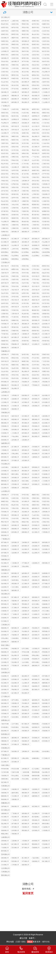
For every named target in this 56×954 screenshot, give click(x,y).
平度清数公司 (46, 532)
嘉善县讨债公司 (25, 65)
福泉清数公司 (25, 864)
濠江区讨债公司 (46, 133)
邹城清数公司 (25, 528)
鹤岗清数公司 (5, 652)
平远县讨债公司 (25, 178)
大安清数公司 (25, 686)
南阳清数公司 (5, 423)
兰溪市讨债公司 (5, 69)
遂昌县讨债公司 (25, 86)
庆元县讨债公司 (5, 89)
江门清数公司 (25, 160)
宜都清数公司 (46, 617)
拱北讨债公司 (25, 126)
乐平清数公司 (36, 638)
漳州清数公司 (36, 446)
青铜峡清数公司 (36, 759)
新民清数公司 (25, 713)
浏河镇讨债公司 (25, 341)
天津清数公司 (5, 871)
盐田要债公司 (15, 119)
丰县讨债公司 (5, 290)
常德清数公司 (36, 576)
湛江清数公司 (36, 146)
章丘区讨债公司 (25, 498)
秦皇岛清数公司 (15, 474)
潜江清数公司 (36, 607)
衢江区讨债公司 (25, 79)
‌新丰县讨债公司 (25, 147)
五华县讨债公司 (15, 181)
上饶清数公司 (25, 628)
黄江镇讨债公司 (36, 215)
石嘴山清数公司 (25, 759)
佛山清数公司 (36, 136)
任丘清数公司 (36, 474)
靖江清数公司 (5, 337)
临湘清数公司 (25, 587)
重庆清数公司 (5, 875)
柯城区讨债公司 (15, 79)
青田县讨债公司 (5, 86)
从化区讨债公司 (15, 110)
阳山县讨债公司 (5, 201)
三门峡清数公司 (5, 430)
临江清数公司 (15, 693)
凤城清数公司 (25, 710)
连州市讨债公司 (15, 198)
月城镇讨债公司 (36, 314)
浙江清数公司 (5, 17)
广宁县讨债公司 (36, 157)
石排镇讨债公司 (15, 208)
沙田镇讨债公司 (46, 208)
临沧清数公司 (25, 844)
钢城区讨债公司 (5, 502)
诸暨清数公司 (15, 95)
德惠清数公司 (36, 686)
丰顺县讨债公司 (5, 181)
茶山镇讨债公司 (25, 208)
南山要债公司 (5, 119)
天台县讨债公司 (25, 55)
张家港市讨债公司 (25, 297)
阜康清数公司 (46, 724)
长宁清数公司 (25, 238)
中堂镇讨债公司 (25, 212)
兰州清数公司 (5, 789)
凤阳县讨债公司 (46, 375)
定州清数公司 (25, 477)
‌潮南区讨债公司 (15, 137)
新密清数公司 (5, 440)
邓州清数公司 (36, 426)
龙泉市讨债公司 (46, 82)
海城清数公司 (46, 706)
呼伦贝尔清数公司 (15, 769)
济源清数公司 (5, 426)
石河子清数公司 (15, 724)
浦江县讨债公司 (25, 72)
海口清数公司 (5, 563)
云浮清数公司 (36, 231)
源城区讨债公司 (5, 188)
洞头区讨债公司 (46, 45)
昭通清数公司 (46, 840)
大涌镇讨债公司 (5, 229)
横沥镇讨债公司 (36, 205)
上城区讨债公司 (15, 21)
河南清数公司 (5, 412)
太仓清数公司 (46, 337)
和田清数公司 (36, 730)
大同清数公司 (15, 395)
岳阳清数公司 (25, 576)
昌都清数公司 (46, 806)
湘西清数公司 (15, 590)
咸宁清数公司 (25, 597)
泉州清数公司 (25, 446)
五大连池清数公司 (25, 659)
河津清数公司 (25, 405)
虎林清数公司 (5, 655)
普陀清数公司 (46, 238)
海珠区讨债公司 (5, 113)
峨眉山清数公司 (5, 834)
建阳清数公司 (5, 460)
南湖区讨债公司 (5, 65)
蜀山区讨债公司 (36, 355)
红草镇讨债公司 (15, 184)
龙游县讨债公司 (46, 79)
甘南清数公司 (15, 799)
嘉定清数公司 (5, 245)
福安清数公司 (15, 457)
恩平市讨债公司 (15, 164)
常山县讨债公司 (5, 82)
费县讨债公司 (5, 522)
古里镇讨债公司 (5, 314)
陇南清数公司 (5, 796)
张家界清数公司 (15, 580)
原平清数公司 (46, 405)
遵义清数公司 (25, 858)
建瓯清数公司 (5, 453)
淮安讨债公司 (5, 300)
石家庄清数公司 (5, 468)
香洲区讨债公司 (36, 123)
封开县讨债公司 (5, 161)
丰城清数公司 (15, 635)
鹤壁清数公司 (15, 419)
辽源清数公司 (5, 679)
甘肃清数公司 (5, 786)
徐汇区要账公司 (36, 249)
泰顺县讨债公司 (46, 48)
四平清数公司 (46, 676)
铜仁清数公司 (46, 861)
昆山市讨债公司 (5, 294)
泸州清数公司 (5, 820)
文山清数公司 (46, 847)
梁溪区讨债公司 (36, 273)
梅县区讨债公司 (15, 178)
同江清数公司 (46, 665)
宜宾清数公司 (15, 816)
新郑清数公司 (15, 429)
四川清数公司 (5, 810)
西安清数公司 (5, 737)
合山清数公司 (36, 552)
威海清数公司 (36, 508)
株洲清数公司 (46, 573)
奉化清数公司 (25, 102)
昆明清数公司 (5, 840)
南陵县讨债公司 (25, 365)
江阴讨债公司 (15, 313)
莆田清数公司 (25, 450)
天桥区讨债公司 (46, 495)
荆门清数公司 (15, 597)
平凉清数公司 (46, 789)
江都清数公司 (25, 334)
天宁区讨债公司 (36, 280)
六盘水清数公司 (36, 858)
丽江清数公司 (15, 844)
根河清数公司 (46, 775)
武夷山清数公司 (15, 454)
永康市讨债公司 (36, 69)
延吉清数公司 (15, 683)
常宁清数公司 (46, 583)
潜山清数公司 (15, 388)
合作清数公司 (46, 796)
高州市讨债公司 (5, 171)
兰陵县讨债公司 (15, 522)
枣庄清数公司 (5, 515)
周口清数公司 (5, 419)
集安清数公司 (36, 679)
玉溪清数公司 (15, 840)
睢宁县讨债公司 (25, 290)
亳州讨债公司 (5, 361)
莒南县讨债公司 (46, 522)
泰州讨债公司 (15, 307)
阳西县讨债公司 (46, 191)
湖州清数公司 (5, 58)
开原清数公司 (5, 713)
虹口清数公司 (5, 242)
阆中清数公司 (36, 823)
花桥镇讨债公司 (5, 331)
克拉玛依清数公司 (46, 728)
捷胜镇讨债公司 (36, 184)
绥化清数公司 (15, 652)
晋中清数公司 (5, 399)
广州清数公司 (5, 109)
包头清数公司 (46, 772)
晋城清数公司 (5, 409)
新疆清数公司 (5, 720)
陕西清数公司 (5, 734)
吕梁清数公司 (46, 399)
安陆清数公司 (36, 617)
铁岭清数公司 (5, 703)
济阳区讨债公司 (36, 498)
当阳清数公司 (25, 617)
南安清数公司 (5, 457)
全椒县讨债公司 (25, 375)
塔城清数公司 (46, 730)
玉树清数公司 (25, 751)
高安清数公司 (25, 638)
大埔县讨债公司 (36, 178)
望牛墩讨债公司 (36, 212)
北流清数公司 (15, 552)
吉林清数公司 (5, 672)
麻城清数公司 (46, 607)
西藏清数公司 (5, 803)
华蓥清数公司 (36, 827)
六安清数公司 (36, 381)
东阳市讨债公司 (25, 69)
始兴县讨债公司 (5, 147)
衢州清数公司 (5, 78)
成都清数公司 (5, 813)
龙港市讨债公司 (5, 45)
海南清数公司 (5, 559)
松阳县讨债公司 (36, 86)
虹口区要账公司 (25, 253)
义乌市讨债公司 (15, 69)
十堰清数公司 (15, 604)
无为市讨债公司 (36, 365)
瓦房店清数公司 (15, 717)
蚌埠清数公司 (5, 381)
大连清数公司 (25, 700)
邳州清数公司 (5, 323)
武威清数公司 (25, 789)
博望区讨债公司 (25, 369)
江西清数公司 (5, 624)
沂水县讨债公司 (15, 519)
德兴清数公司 (36, 635)
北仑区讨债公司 (46, 31)
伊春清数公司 (15, 648)
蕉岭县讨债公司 (46, 178)
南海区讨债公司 (5, 140)
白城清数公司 (36, 676)
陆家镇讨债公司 (36, 331)
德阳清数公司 (25, 813)
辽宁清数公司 (5, 696)
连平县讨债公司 (5, 191)
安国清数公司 (15, 487)
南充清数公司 (25, 816)
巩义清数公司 (36, 429)
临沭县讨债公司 (36, 522)
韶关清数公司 (46, 140)
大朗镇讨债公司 (25, 205)
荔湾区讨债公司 (46, 110)
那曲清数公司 (15, 806)
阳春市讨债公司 (5, 195)
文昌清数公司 (36, 563)
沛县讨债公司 (15, 290)
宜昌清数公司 (15, 600)
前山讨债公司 (25, 129)
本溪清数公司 (15, 703)
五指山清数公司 (25, 567)
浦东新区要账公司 (46, 253)
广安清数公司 (15, 813)
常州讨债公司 (36, 276)
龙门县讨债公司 (25, 174)
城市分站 (46, 942)
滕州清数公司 (36, 528)
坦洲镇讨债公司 (5, 232)
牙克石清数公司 (25, 779)
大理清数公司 (25, 840)
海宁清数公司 (25, 95)
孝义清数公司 (36, 402)
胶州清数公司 (15, 532)
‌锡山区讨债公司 (46, 273)
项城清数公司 (36, 433)
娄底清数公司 (36, 573)
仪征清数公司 (36, 337)
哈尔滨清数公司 (5, 649)
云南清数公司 (5, 837)
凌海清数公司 (25, 717)
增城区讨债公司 (25, 110)
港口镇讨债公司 (46, 225)
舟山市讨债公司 (46, 75)
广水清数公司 (15, 614)
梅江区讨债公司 (5, 178)
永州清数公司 (5, 580)
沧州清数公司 (5, 470)
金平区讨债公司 (15, 133)
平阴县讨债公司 (15, 502)
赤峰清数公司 (25, 768)
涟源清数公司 (36, 583)
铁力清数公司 (5, 659)
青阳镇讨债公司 (46, 314)
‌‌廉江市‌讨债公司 (5, 150)
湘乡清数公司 (5, 583)
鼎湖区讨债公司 (5, 157)
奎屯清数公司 (15, 730)
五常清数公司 (5, 662)
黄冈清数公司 (5, 604)
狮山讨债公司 (5, 129)
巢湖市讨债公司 (46, 358)
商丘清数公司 (36, 416)
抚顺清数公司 (36, 703)
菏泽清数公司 (5, 511)
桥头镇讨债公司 (5, 218)
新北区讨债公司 (25, 280)
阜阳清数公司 (46, 381)
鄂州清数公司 (36, 600)
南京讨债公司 (5, 266)
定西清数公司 (46, 792)
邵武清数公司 (25, 457)
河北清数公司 (5, 464)
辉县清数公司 (36, 436)
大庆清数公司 (36, 648)
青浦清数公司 (36, 245)
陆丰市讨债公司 (5, 184)
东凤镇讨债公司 (36, 222)
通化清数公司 (25, 676)
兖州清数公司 (5, 528)
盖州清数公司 (15, 710)
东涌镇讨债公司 (25, 184)
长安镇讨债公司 (36, 208)
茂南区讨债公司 (25, 167)
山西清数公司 (5, 392)
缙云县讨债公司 (15, 86)
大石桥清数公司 (36, 714)
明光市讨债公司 (15, 379)
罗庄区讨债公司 (5, 519)
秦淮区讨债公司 (46, 266)
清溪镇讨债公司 (46, 218)
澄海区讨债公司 (36, 133)
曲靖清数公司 (36, 840)
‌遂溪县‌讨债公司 (15, 154)
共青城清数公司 (15, 639)
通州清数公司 (36, 320)
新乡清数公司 (46, 423)
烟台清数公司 (36, 511)
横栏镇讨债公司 (25, 225)
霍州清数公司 (5, 405)
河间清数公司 (25, 484)
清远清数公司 (46, 194)
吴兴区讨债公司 (15, 59)
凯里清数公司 (15, 861)
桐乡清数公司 (36, 95)
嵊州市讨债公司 (25, 38)
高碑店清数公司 (25, 488)
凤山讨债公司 (36, 129)
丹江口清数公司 (46, 611)
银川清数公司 (5, 758)
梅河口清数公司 (46, 680)
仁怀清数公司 (15, 864)
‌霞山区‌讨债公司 (36, 150)
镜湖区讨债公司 (25, 362)
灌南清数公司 (5, 347)
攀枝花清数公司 (46, 824)
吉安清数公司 (5, 635)
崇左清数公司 (25, 549)
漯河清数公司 (25, 423)
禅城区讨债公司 (46, 137)
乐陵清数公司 (46, 525)
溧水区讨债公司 (15, 266)
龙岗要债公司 (36, 119)
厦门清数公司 (15, 446)
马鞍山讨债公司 (46, 365)
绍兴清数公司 (5, 37)
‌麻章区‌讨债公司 (46, 150)
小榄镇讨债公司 (5, 225)
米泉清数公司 (25, 730)
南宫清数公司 (25, 474)
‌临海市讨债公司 (15, 52)
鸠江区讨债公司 (36, 362)
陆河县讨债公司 (46, 181)
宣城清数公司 (25, 381)
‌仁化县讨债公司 (46, 144)
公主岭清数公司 (25, 690)
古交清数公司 (5, 402)
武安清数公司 (15, 484)
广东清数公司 (5, 106)
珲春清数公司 (15, 689)
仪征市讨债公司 (25, 283)
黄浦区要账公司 (25, 249)
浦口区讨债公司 (5, 270)
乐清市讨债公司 (46, 42)
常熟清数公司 (46, 307)
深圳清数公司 (25, 116)
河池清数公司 (15, 549)
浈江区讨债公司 (25, 144)
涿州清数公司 (15, 477)
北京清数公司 (5, 868)
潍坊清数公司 (46, 508)
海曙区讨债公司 (25, 31)
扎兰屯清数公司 (36, 769)
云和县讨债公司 (46, 86)
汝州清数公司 (46, 433)
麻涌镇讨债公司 (46, 212)
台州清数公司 (5, 51)
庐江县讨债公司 (36, 358)
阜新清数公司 (15, 706)
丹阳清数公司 (36, 334)
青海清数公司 (5, 748)
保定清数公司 (15, 467)
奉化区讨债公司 (25, 35)
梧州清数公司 (5, 546)
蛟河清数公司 (5, 686)
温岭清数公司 (5, 92)
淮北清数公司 (46, 378)
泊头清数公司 (5, 487)
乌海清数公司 (5, 775)
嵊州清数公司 (15, 102)
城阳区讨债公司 (36, 505)
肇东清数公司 (5, 669)
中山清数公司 (5, 221)
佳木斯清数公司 (25, 656)
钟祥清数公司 (25, 607)
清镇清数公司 (36, 861)
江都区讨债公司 (5, 287)
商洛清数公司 (36, 741)
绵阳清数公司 (46, 820)
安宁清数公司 (25, 847)
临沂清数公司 (25, 515)
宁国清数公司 (36, 385)
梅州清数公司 (36, 174)
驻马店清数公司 (46, 420)
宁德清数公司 (36, 450)
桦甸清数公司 (36, 683)
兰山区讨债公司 (36, 515)
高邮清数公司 (25, 344)
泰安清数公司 (15, 515)
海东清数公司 (15, 751)
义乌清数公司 (46, 92)
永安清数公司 (25, 460)
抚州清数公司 (36, 631)
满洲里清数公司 (5, 779)
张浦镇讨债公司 (25, 331)
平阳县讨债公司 (15, 48)
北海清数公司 (15, 546)
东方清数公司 (15, 566)
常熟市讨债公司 (15, 294)
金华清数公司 (46, 65)
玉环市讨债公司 (36, 52)
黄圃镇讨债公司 (15, 222)
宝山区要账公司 (15, 256)
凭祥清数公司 (46, 552)
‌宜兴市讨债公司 (25, 273)
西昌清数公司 (5, 830)
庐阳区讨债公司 (15, 355)
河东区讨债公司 (46, 515)
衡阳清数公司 (5, 576)
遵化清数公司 (15, 481)
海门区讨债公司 (46, 304)
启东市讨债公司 (46, 300)
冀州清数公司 (5, 484)
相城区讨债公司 (36, 294)
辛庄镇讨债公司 (15, 311)
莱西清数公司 (5, 535)
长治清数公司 (36, 395)
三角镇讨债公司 (36, 225)
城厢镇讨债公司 (5, 341)
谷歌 (23, 942)
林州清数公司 (25, 433)
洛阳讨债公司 (15, 416)
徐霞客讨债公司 (5, 317)
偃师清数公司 (25, 426)
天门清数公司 (15, 607)
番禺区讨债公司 (46, 113)
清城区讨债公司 (25, 198)
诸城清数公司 (15, 528)
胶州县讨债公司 (5, 509)
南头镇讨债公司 (25, 222)
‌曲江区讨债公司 (36, 144)
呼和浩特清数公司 (5, 769)
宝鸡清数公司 (36, 737)
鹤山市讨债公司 (5, 164)
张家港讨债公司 (25, 321)
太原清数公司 (5, 395)
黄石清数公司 (5, 600)
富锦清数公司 (46, 652)
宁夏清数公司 (5, 755)
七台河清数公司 (25, 663)
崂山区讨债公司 (15, 505)
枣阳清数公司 (25, 604)
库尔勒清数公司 (5, 728)
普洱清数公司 (5, 851)
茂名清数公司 (15, 167)
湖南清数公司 (5, 570)
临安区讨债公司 (5, 28)
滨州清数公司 (36, 525)
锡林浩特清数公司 (36, 776)
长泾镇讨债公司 (46, 317)
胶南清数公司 (25, 532)
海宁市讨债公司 (25, 62)
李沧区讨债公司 (25, 505)
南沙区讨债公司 (15, 116)
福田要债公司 (36, 116)
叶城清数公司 (46, 474)
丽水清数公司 (25, 82)
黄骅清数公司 (5, 481)
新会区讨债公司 (5, 167)
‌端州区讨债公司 (46, 154)
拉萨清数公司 (5, 806)
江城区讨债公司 (25, 191)
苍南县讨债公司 (25, 48)
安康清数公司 (25, 741)
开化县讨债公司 (15, 82)
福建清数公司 (5, 443)
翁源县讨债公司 (15, 147)
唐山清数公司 (25, 467)
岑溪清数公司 (25, 552)
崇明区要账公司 (25, 259)
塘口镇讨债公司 (25, 195)
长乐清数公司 (25, 453)
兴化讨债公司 (25, 307)
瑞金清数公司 (46, 635)
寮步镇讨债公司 (5, 205)
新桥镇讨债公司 (36, 317)
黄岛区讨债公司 (5, 505)
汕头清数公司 (5, 133)
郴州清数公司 (15, 573)
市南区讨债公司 (36, 502)
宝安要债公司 (25, 119)
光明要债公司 (15, 123)
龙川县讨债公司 (36, 188)
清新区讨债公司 (36, 198)
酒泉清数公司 (25, 792)
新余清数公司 (5, 631)
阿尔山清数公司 (15, 776)
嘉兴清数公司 (15, 61)
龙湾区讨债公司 (25, 45)
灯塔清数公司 (36, 717)
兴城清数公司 (15, 713)
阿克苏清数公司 (15, 728)
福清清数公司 (36, 453)
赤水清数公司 (5, 864)
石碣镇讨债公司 (25, 201)
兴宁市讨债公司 (46, 174)
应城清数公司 (5, 617)
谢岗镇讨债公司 (46, 215)
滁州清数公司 (36, 371)
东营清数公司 (25, 511)
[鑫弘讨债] (21, 4)
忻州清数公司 (25, 399)
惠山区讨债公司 (5, 277)
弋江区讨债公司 (46, 362)
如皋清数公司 (46, 323)
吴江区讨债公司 (5, 297)
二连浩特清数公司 (25, 772)
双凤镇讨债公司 (5, 345)
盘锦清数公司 (36, 700)
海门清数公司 (15, 323)
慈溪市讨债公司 (15, 31)
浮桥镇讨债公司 (36, 341)
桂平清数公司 (5, 552)
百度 (18, 942)
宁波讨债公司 (46, 27)
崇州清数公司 (36, 830)
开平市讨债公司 (46, 161)
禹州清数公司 (25, 429)
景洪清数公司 (15, 847)
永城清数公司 (46, 429)
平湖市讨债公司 (36, 62)
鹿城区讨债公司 (15, 45)
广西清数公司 (5, 539)
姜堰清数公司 (15, 344)
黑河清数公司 (36, 652)
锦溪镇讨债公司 (36, 328)
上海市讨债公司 (15, 249)
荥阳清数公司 (5, 436)
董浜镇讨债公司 (36, 311)
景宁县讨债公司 (15, 89)
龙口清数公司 (36, 532)
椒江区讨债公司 (46, 52)
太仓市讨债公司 (46, 290)
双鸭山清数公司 (36, 656)
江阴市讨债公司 (15, 273)
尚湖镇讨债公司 (46, 311)
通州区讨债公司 (36, 304)
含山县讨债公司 (5, 372)
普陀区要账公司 (15, 253)
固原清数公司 (15, 758)
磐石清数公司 (15, 686)
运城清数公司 (15, 399)
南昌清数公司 (5, 628)
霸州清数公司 (46, 477)
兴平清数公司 (15, 744)
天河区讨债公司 (15, 113)
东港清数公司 (46, 713)
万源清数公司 (25, 827)
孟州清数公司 (15, 440)
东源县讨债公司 (15, 188)
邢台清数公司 (46, 467)
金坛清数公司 (36, 344)
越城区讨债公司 (46, 38)
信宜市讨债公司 (46, 167)
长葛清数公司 (5, 433)
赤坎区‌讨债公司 (25, 150)
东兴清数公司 (46, 549)
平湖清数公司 (46, 99)
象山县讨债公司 (36, 35)
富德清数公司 (25, 99)
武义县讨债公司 (15, 72)
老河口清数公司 (36, 604)
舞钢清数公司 (46, 436)
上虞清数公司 (5, 95)
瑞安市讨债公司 (36, 42)
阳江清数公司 (15, 191)
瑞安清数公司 (25, 92)
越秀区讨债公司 (36, 110)
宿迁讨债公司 (15, 300)
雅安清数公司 (25, 823)
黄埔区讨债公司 (36, 113)
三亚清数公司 (15, 563)
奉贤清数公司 (46, 245)
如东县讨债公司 (5, 307)
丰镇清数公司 (46, 779)
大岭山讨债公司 (15, 205)
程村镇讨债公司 (15, 195)
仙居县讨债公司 (36, 55)
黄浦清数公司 (5, 238)
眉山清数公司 (5, 823)
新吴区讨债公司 (25, 277)
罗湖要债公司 (46, 116)
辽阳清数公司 (5, 706)
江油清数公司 (46, 827)
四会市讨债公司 (25, 157)
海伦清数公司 (5, 665)
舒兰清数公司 (46, 689)
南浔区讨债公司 (25, 59)
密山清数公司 (15, 655)
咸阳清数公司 (15, 737)
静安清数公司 (36, 238)
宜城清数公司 (15, 617)
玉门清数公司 (25, 796)
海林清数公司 (46, 655)
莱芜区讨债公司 (46, 498)
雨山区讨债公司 (5, 369)
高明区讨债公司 (36, 140)
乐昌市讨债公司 (5, 144)
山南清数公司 (25, 806)
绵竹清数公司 (15, 827)
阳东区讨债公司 (36, 191)
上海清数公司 (5, 235)
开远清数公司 (46, 844)
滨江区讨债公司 (46, 21)
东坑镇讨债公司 (46, 205)
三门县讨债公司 (46, 55)
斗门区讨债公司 (46, 123)
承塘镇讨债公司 (5, 311)
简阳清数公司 (25, 830)
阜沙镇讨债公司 (46, 222)
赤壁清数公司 (25, 611)
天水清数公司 (15, 796)
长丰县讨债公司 (25, 358)
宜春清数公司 (36, 628)
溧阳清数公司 (25, 323)
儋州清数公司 (46, 563)
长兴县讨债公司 (46, 59)
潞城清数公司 (15, 409)
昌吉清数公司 (5, 730)
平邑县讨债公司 (46, 519)
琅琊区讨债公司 (46, 372)
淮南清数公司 (36, 378)
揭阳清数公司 (25, 231)
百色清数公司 (36, 546)
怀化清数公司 (25, 580)
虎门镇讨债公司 (5, 212)
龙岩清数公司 (15, 450)
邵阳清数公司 (46, 576)
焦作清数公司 (25, 416)
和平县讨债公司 (25, 188)
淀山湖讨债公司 (46, 331)
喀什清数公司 (25, 724)
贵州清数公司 (5, 854)
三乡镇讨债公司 (25, 229)
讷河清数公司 (25, 665)
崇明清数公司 (5, 249)
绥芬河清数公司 (36, 663)
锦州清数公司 (46, 703)
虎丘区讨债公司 (46, 294)
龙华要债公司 (46, 119)
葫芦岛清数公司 (15, 700)
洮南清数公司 (46, 686)
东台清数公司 (36, 307)
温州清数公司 (25, 41)
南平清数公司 (46, 446)
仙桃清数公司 (5, 607)
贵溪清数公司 (5, 641)
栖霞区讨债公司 (15, 270)
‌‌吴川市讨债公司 (15, 150)
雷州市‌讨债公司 (46, 147)
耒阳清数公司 (15, 583)
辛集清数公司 (5, 477)
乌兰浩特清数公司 (25, 776)
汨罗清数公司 (36, 587)
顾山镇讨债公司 (5, 321)
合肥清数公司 (5, 354)
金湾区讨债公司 (5, 127)
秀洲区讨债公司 (15, 65)
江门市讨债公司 (25, 164)
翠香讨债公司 (46, 126)
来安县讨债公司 (15, 375)
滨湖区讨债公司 (15, 277)
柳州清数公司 (46, 542)
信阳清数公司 (46, 416)
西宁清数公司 (5, 751)
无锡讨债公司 (5, 273)
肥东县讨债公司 (5, 358)
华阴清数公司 (25, 744)
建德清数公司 (15, 99)
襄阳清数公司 (36, 597)
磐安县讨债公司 (36, 72)
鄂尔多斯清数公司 (46, 769)
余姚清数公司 (25, 88)
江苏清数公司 (5, 262)
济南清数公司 (5, 494)
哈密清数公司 (36, 727)
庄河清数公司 (36, 710)
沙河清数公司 (36, 481)
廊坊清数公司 (25, 470)
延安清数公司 (46, 741)
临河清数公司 (36, 779)
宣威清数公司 (36, 847)
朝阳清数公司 (36, 706)
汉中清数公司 (15, 741)
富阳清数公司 (36, 99)
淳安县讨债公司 (25, 28)
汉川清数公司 (15, 611)
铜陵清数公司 (5, 385)
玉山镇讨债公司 (25, 328)
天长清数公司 (25, 385)
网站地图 (10, 942)
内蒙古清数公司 (5, 765)
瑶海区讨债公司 (46, 355)
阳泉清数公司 (25, 395)
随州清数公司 (25, 600)
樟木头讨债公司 (25, 218)
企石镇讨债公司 (5, 208)
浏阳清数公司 (36, 580)
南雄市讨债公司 (15, 144)
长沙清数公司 (5, 573)
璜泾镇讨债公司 (46, 341)
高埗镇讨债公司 (36, 201)
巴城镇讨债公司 (15, 331)
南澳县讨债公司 (25, 137)
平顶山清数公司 (15, 437)
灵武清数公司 (15, 761)
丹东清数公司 (25, 703)
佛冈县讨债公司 (46, 198)
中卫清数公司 (46, 758)
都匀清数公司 (5, 861)
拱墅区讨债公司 (25, 21)
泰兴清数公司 (36, 323)
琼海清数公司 (5, 566)
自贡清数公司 (46, 816)
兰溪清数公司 (46, 95)
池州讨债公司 (15, 371)
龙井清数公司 (5, 689)
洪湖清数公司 (5, 611)
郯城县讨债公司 (25, 522)
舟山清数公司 (46, 71)
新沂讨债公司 (36, 286)
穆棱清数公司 (36, 665)
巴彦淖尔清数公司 (15, 772)
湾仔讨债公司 (46, 129)
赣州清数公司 (15, 628)
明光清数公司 (15, 385)
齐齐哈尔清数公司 (25, 652)
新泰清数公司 (5, 532)
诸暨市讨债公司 (15, 38)
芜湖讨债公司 (15, 361)
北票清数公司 (5, 710)
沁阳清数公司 (25, 440)
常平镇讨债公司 (25, 215)
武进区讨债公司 (15, 280)
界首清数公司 (46, 385)
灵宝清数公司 (15, 426)
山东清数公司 (5, 491)
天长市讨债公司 (5, 379)
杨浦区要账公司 (36, 253)
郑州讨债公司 (5, 416)
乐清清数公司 (36, 88)
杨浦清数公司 (15, 242)
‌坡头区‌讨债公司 (5, 154)
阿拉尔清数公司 (25, 728)
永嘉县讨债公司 (5, 48)
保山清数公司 (5, 844)
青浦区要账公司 (5, 259)
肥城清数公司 (46, 528)
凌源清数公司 (46, 710)
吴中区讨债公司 (15, 297)
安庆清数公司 (25, 378)
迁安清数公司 (46, 470)
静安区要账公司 (5, 253)
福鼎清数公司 (46, 457)
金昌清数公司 (36, 789)
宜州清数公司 (5, 556)
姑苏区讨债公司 (25, 294)
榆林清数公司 (25, 737)
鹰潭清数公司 (46, 631)
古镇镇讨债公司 (15, 225)
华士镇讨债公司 (15, 317)
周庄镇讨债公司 (25, 317)
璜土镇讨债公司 (25, 314)
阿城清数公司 (36, 659)
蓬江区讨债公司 (36, 164)
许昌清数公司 (36, 423)
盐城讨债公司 (46, 296)
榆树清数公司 (46, 683)
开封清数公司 (15, 423)
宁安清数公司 (15, 665)
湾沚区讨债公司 (5, 365)
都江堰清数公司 (36, 817)
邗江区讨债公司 (46, 283)
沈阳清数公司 (5, 700)
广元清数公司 (15, 820)
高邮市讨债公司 (15, 283)
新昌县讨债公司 (36, 38)
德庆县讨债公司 (46, 157)
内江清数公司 (5, 816)
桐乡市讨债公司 (46, 62)
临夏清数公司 (36, 796)
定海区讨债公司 (5, 75)
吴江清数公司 (46, 334)
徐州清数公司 (25, 286)
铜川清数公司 (46, 737)
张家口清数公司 (25, 481)
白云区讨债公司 (25, 113)
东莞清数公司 (15, 201)
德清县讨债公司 (36, 59)
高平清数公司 (15, 402)
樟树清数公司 (25, 635)
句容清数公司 (46, 344)
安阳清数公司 (25, 419)
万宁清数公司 (25, 563)
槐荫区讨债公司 (36, 495)
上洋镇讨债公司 (36, 195)
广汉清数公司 (5, 827)
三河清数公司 (46, 481)
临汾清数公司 (46, 395)
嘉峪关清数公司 (15, 793)
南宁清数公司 (5, 542)
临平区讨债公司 (36, 24)
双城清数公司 (46, 662)
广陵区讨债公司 (36, 283)
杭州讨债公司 (5, 21)
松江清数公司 (25, 245)
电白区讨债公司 (36, 167)
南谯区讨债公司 (5, 375)
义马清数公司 (15, 433)
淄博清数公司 (46, 511)
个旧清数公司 (5, 847)
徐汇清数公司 (15, 238)
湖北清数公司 (5, 594)
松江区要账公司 (46, 256)
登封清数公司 (46, 426)
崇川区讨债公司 (25, 304)
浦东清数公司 (25, 242)
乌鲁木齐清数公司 (5, 724)
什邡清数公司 (46, 830)
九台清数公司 (25, 683)
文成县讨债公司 (36, 48)
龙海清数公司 (46, 450)
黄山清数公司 (25, 371)
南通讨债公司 (36, 300)
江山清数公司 (46, 102)
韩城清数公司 (5, 744)
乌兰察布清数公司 (5, 772)
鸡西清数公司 (46, 648)
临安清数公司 (36, 102)
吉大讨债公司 (36, 126)
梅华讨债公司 (15, 126)
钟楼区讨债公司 (46, 280)
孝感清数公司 (46, 600)
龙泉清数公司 (5, 99)
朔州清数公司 (36, 399)
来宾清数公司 (36, 549)
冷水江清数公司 (15, 587)
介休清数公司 (15, 405)
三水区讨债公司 (25, 140)
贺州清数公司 (15, 542)
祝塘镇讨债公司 (15, 321)
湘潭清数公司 (15, 576)
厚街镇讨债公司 (15, 212)
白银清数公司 (15, 789)
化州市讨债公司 (15, 171)
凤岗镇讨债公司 (36, 218)
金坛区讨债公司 (5, 280)
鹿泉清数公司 (5, 474)
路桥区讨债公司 (15, 55)
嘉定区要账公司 (25, 256)
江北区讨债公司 (36, 31)
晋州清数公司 (36, 477)
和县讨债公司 (46, 368)
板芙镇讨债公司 (36, 229)
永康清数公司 (15, 92)
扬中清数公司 (15, 337)
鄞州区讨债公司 (15, 35)
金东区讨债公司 (5, 72)
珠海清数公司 (25, 123)
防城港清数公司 (46, 546)
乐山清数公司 (36, 813)
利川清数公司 (5, 621)
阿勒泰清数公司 (36, 724)
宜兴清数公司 (46, 320)
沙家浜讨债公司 (25, 311)
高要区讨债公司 (15, 157)
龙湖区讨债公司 (25, 133)
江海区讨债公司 (46, 164)
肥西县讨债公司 (15, 358)
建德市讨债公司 (36, 28)
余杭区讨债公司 (15, 24)
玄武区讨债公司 (36, 266)
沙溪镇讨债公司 (15, 229)
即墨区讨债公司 (46, 505)
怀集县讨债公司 (15, 161)
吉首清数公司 (5, 587)
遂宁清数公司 (15, 823)
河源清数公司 (46, 184)
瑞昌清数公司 (15, 641)
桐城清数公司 (5, 388)
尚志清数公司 (46, 659)
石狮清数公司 (36, 457)
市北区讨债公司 (46, 502)
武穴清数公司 (5, 614)
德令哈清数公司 (46, 752)
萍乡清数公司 (25, 631)
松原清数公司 (15, 679)
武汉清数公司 (5, 597)
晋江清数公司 (46, 453)
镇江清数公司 (25, 300)
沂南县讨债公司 (25, 519)
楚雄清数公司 (36, 844)
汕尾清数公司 (25, 180)
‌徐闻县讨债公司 (25, 154)
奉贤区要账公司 (15, 259)
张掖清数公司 (5, 792)
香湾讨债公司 (15, 129)
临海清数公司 (46, 88)
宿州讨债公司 (15, 381)
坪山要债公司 (5, 123)
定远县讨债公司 (36, 375)
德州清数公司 (15, 525)
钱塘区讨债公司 (46, 24)
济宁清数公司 (15, 511)
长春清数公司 (5, 676)
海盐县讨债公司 (36, 65)
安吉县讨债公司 (5, 62)
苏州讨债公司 (36, 290)
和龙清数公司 (5, 693)
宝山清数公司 (46, 242)
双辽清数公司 (5, 683)
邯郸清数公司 (36, 467)
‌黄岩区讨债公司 (5, 55)
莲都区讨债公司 (36, 82)
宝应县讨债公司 (15, 287)
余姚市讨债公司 (5, 31)
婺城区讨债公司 (46, 69)
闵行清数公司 (36, 242)
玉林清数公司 (25, 542)
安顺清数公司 (15, 858)
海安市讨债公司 (15, 304)
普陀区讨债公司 (15, 75)
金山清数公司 (15, 245)
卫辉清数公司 (25, 436)
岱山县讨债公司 (25, 75)
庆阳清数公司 (36, 792)
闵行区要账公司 (5, 256)
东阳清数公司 (5, 102)
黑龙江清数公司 (5, 645)
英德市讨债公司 (5, 198)
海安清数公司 (15, 347)
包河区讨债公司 (25, 355)
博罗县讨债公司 (15, 174)
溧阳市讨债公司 (46, 277)
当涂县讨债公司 (36, 369)
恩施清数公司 (46, 604)
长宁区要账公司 (46, 249)
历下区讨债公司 (15, 495)
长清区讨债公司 (15, 498)
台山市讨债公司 (36, 161)
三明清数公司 (5, 450)
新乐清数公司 (46, 484)
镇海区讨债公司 (5, 35)
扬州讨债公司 (5, 283)
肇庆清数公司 (36, 153)
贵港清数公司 (5, 549)
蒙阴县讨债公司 (36, 519)
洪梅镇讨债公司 (5, 215)
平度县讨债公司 (15, 509)
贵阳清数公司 (5, 858)
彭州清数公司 (15, 830)
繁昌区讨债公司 (15, 365)
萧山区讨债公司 (5, 24)
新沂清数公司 (25, 337)
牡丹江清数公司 (25, 649)
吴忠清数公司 (5, 761)
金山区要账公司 (36, 256)
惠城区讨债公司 (36, 171)
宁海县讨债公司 (46, 35)
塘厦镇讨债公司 (15, 218)
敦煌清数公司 (5, 799)
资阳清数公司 (36, 820)
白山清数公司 (25, 679)
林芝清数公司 (36, 806)
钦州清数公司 (25, 546)
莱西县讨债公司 (25, 509)
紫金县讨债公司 (46, 188)
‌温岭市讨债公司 (25, 52)
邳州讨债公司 (46, 286)
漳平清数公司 (15, 460)
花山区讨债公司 (15, 369)
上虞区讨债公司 (15, 42)
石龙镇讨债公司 (46, 201)
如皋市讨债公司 (5, 304)
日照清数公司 (5, 525)
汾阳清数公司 (36, 405)
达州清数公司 (25, 820)
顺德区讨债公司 (15, 140)
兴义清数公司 (46, 858)
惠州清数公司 (25, 170)
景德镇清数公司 (46, 628)
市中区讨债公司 (25, 495)
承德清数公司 (36, 470)
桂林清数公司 (36, 542)
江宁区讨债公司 (36, 270)
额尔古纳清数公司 (15, 779)
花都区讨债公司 (5, 116)
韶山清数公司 (5, 590)
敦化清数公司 (25, 693)
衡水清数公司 (15, 470)
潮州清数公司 (15, 231)
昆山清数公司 (5, 327)
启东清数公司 (15, 334)
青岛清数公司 (25, 501)
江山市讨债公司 (36, 79)
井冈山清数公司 (5, 639)
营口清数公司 (46, 717)
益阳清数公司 (25, 573)
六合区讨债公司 (46, 270)
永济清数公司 (25, 402)
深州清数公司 (36, 484)
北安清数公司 (15, 659)
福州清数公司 (5, 446)
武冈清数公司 (46, 587)
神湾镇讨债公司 (46, 229)
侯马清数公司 (46, 402)
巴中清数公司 (46, 813)
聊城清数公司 (25, 525)
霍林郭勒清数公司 (36, 772)
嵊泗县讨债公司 (36, 75)
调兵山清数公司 (25, 707)
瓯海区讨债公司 (36, 45)
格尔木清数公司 (36, 752)
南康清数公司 (46, 638)
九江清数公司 (15, 631)
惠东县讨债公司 (5, 174)
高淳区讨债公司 (25, 266)
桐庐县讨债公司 (15, 28)
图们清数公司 (36, 689)
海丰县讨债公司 (36, 181)
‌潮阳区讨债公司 (5, 137)
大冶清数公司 (36, 614)
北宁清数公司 (5, 717)
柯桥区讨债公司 (5, 42)
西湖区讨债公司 (36, 21)
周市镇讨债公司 (46, 328)
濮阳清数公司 (36, 419)
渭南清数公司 (5, 741)
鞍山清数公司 (46, 700)
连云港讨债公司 (36, 297)
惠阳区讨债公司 (46, 171)
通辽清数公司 (5, 782)
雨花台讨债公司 (25, 270)
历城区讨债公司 (5, 498)
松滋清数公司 (36, 611)
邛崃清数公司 (15, 833)
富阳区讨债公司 (25, 24)
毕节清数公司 (25, 861)
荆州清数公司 (46, 597)
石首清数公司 (25, 614)
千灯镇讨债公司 (5, 334)
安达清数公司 (15, 662)
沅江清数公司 (25, 583)
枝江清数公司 (46, 614)
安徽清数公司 (5, 351)
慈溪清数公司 (36, 92)
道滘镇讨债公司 (15, 215)
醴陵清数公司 (46, 580)
